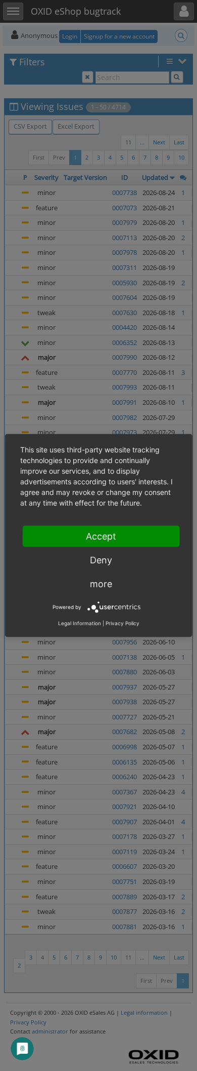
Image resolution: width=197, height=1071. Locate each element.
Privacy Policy (122, 623)
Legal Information (79, 623)
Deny (101, 560)
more (101, 584)
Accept (101, 536)
